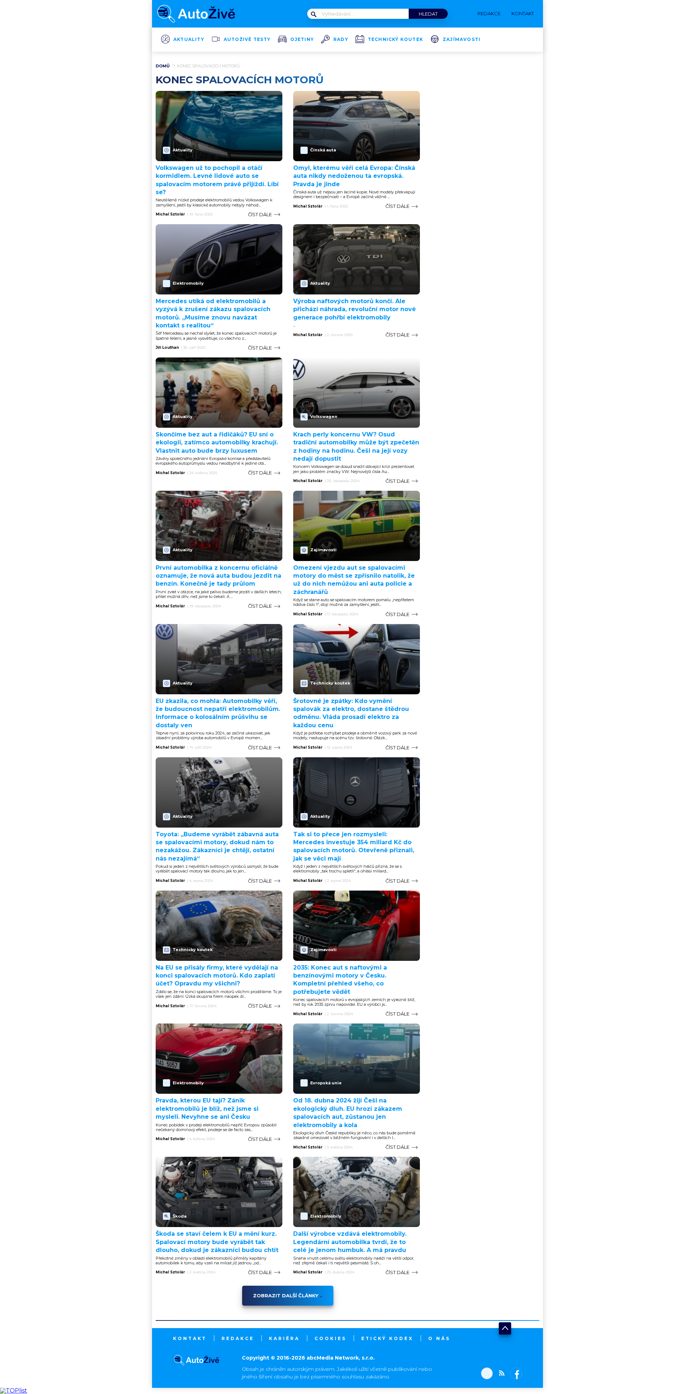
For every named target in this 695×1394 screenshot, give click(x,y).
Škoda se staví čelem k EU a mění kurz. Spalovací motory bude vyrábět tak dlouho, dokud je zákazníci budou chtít (217, 1241)
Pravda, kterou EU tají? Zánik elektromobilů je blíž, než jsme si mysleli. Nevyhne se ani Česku (207, 1108)
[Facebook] (514, 1374)
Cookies (330, 1338)
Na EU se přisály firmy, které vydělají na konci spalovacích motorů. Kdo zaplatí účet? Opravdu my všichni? (217, 975)
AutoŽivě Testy (247, 39)
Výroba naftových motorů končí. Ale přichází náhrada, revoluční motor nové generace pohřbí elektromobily (354, 309)
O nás (439, 1338)
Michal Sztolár (170, 214)
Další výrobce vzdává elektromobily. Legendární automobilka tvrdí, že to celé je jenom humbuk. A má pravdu (350, 1241)
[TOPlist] (13, 1390)
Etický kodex (387, 1338)
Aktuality (188, 39)
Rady (340, 39)
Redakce (238, 1338)
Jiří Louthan (167, 347)
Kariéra (284, 1338)
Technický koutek (395, 39)
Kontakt (190, 1338)
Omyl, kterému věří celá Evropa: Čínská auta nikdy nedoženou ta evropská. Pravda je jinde (354, 176)
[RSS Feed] (500, 1374)
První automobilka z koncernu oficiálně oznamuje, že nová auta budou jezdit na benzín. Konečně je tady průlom (218, 575)
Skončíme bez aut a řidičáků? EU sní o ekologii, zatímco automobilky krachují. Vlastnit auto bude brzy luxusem (217, 442)
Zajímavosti (461, 39)
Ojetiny (302, 39)
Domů (163, 65)
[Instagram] (487, 1374)
